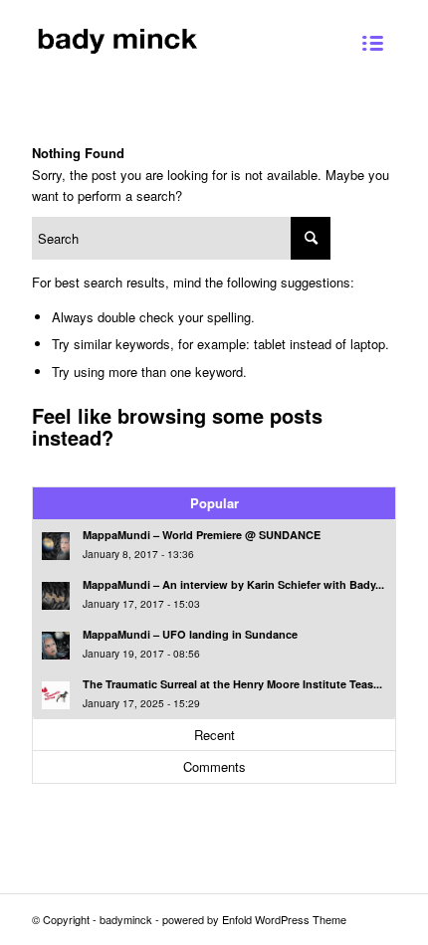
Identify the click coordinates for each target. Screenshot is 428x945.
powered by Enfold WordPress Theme (254, 919)
